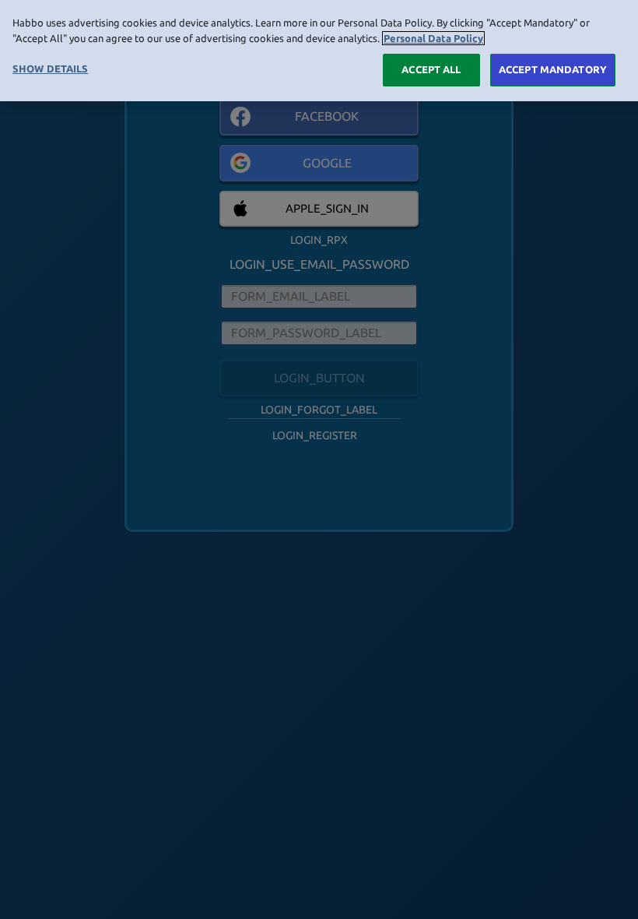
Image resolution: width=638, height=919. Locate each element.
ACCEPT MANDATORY (553, 69)
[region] (319, 50)
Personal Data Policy (433, 38)
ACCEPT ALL (431, 69)
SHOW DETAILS (50, 68)
